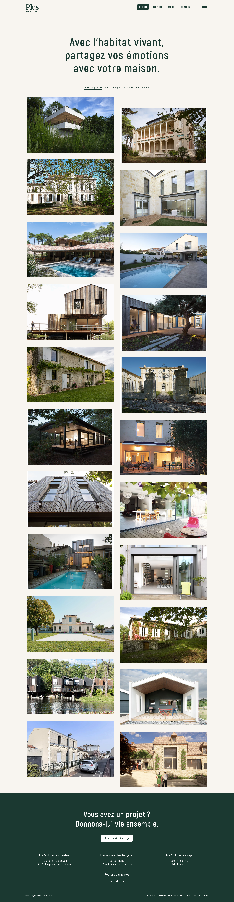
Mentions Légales (175, 895)
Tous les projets (93, 87)
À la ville (129, 87)
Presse (172, 6)
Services (158, 6)
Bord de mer (143, 87)
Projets (143, 6)
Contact (185, 6)
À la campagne (113, 87)
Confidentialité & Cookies (196, 895)
